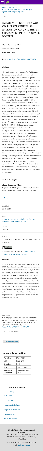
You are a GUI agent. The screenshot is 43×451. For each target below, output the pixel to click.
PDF (6, 198)
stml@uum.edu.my (24, 445)
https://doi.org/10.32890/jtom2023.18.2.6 (21, 59)
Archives (12, 7)
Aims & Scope (8, 400)
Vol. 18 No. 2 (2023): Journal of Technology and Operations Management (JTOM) (17, 11)
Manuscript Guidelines (12, 405)
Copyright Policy (9, 414)
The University (9, 392)
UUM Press (8, 396)
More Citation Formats (11, 331)
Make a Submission (11, 342)
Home (4, 7)
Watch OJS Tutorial (10, 419)
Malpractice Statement (12, 410)
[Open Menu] (2, 2)
